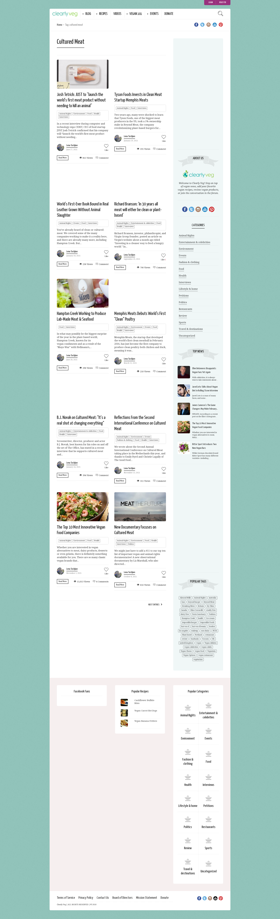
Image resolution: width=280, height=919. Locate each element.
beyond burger (194, 602)
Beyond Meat (209, 602)
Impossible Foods (207, 622)
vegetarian (198, 659)
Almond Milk (185, 598)
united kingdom (186, 643)
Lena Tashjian (72, 145)
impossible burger (189, 622)
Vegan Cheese (186, 651)
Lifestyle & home (188, 289)
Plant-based (187, 635)
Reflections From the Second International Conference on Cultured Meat (140, 423)
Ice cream (210, 618)
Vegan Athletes (210, 643)
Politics (131, 544)
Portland (198, 635)
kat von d (185, 626)
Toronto (205, 639)
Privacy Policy (85, 897)
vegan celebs (206, 647)
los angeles (183, 631)
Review (183, 315)
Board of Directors (122, 897)
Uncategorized (187, 335)
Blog (88, 14)
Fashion (212, 614)
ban (183, 602)
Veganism (211, 651)
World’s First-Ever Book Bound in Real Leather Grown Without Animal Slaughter (82, 210)
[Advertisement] (198, 97)
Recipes (103, 14)
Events (154, 14)
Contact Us (103, 897)
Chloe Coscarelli (196, 610)
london (212, 626)
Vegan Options (189, 655)
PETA (215, 631)
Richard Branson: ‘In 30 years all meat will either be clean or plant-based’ (138, 210)
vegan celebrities (191, 647)
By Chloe (210, 606)
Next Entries (153, 604)
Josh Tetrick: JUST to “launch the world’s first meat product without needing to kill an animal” (81, 100)
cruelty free (211, 610)
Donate (168, 14)
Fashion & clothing (124, 440)
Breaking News (188, 606)
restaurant (209, 635)
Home (59, 24)
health (200, 618)
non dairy (205, 631)
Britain (201, 606)
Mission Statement (146, 897)
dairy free (185, 614)
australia (212, 598)
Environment (79, 114)
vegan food (199, 651)
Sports (182, 322)
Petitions (184, 295)
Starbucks (195, 639)
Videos (117, 14)
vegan (198, 643)
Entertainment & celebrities (142, 223)
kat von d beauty (199, 626)
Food (89, 114)
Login (211, 2)
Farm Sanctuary (199, 614)
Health (96, 114)
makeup (194, 631)
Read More (63, 158)
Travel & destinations (191, 329)
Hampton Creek (188, 618)
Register (222, 2)
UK (213, 639)
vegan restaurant (205, 655)
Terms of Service (66, 897)
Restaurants (185, 309)
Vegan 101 (136, 14)
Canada (184, 610)
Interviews (63, 117)
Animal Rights (65, 114)
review (184, 639)
